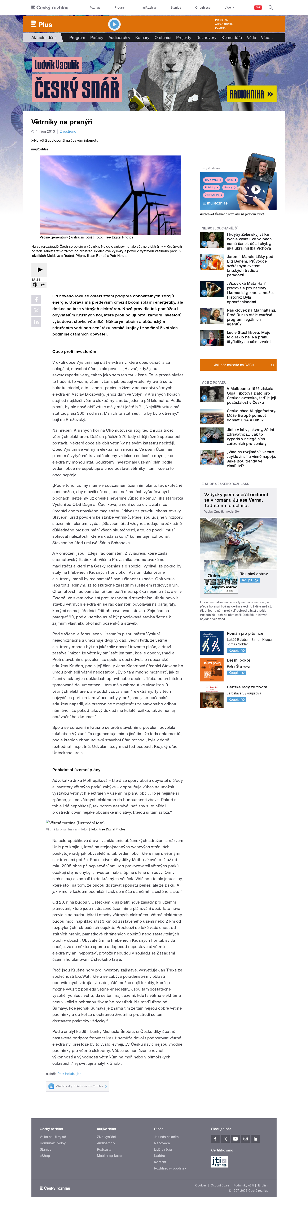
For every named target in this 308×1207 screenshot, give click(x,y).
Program (120, 7)
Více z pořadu (214, 383)
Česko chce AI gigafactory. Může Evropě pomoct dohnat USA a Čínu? (251, 415)
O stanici (163, 37)
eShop (45, 1156)
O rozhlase (203, 7)
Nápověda (162, 1143)
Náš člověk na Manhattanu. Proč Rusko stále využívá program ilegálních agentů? (251, 317)
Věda (251, 37)
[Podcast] (35, 285)
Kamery (220, 28)
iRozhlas (95, 7)
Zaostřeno (68, 131)
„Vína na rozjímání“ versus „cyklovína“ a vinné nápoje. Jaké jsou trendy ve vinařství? (251, 459)
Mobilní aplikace (109, 1156)
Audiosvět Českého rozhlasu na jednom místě (232, 214)
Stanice (176, 7)
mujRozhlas (149, 7)
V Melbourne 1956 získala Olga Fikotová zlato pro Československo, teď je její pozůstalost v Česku (251, 395)
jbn (79, 1074)
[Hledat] (271, 7)
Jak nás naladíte (166, 1137)
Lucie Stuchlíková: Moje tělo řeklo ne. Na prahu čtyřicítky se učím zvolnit (249, 337)
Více (267, 37)
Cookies (201, 1185)
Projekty (184, 37)
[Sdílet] (43, 285)
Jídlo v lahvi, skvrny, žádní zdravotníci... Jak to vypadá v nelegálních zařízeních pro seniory (250, 436)
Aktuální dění (43, 37)
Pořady (97, 37)
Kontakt (160, 1162)
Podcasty (104, 1149)
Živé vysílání (212, 195)
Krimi (230, 180)
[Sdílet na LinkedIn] (36, 322)
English (263, 1185)
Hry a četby (211, 180)
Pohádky (210, 187)
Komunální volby (53, 1143)
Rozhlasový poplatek (170, 1168)
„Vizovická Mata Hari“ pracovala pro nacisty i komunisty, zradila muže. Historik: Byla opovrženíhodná (250, 292)
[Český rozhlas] (49, 7)
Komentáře (231, 37)
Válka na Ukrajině (53, 1137)
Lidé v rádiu (163, 1149)
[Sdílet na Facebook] (36, 299)
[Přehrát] (39, 270)
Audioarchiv (224, 24)
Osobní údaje (220, 1185)
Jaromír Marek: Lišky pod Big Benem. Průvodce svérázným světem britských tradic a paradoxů (250, 265)
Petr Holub (65, 1074)
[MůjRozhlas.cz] (39, 150)
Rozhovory (206, 37)
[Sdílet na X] (36, 311)
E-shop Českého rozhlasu (226, 484)
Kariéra (159, 1156)
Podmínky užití (243, 1185)
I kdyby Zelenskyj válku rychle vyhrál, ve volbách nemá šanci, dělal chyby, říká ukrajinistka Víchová (249, 241)
